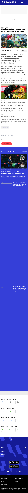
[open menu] (26, 2)
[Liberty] (4, 411)
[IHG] (12, 420)
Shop (2, 481)
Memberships (4, 484)
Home (2, 27)
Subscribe (6, 143)
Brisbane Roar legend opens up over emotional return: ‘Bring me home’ (19, 290)
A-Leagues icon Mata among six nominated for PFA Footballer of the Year (19, 185)
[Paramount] (12, 430)
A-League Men (5, 127)
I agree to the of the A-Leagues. (13, 137)
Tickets (16, 481)
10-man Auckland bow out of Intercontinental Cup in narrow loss (12, 172)
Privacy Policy (12, 137)
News (7, 27)
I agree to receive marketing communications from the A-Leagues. (14, 140)
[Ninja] (12, 402)
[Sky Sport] (19, 430)
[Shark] (19, 402)
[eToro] (12, 411)
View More (24, 151)
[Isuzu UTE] (4, 402)
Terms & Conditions (19, 478)
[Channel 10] (4, 430)
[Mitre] (4, 420)
